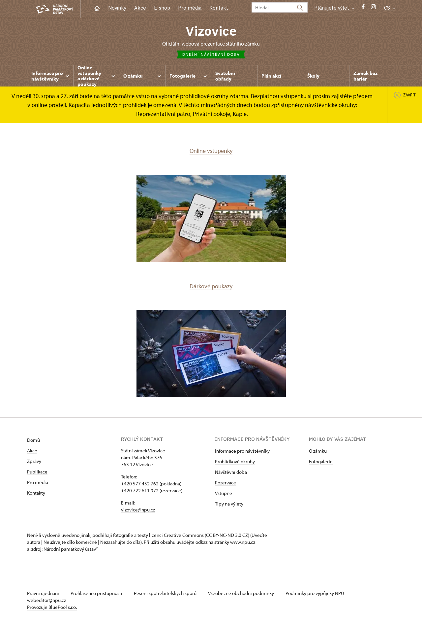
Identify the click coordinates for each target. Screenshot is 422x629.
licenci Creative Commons (176, 535)
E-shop (162, 8)
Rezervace (225, 482)
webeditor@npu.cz (46, 600)
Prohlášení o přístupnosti (97, 593)
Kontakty (36, 493)
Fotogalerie (321, 461)
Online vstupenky (211, 151)
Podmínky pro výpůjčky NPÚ (315, 593)
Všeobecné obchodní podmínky (241, 593)
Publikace (37, 472)
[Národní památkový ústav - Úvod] (54, 9)
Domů (33, 440)
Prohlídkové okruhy (235, 461)
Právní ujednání (43, 593)
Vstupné (223, 493)
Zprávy (34, 461)
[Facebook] (363, 8)
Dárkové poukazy (211, 286)
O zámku (318, 451)
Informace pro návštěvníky (242, 451)
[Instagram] (373, 8)
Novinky (117, 8)
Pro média (189, 8)
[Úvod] (97, 8)
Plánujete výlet (332, 8)
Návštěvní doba (231, 472)
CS (387, 8)
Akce (140, 8)
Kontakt (218, 8)
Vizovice (211, 30)
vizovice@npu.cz (138, 510)
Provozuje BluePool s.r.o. (52, 607)
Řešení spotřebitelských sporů (165, 593)
